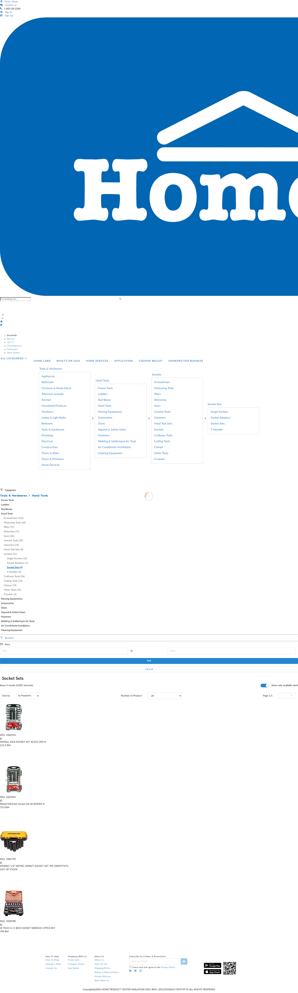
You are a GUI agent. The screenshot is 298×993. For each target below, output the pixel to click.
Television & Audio (53, 394)
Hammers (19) (11, 545)
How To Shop (52, 960)
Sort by (6, 696)
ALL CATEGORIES (12, 358)
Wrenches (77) (11, 531)
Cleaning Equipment (110, 453)
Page (267, 696)
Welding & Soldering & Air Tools (117, 441)
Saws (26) (9, 536)
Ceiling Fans (12, 349)
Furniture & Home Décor (56, 388)
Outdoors (47, 411)
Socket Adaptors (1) (17, 563)
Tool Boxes (104, 400)
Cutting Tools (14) (13, 581)
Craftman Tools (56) (14, 576)
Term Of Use (101, 964)
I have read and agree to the (153, 967)
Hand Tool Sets (163, 423)
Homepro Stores (76, 964)
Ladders (102, 394)
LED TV (10, 342)
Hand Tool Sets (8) (13, 549)
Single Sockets (219, 411)
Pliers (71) (9, 527)
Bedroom (47, 423)
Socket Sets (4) (14, 567)
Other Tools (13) (12, 590)
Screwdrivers (162, 382)
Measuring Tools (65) (15, 522)
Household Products (54, 405)
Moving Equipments (110, 411)
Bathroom (48, 382)
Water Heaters (13, 353)
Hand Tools (104, 405)
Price (7, 644)
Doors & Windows (53, 459)
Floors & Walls (50, 453)
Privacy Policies (102, 976)
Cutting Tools (162, 441)
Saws (157, 405)
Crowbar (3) (10, 594)
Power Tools (105, 388)
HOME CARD (42, 361)
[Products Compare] (1, 739)
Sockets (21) (10, 554)
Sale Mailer (73, 968)
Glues (101, 423)
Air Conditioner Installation (114, 447)
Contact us (9, 5)
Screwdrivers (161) (14, 518)
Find (149, 661)
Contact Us (51, 968)
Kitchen (46, 400)
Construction (50, 447)
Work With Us (102, 981)
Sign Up (8, 15)
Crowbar (159, 459)
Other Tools (161, 453)
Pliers (157, 394)
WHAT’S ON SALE (68, 361)
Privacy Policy (168, 967)
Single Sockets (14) (17, 558)
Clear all (149, 669)
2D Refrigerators (14, 346)
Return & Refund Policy (107, 972)
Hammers (160, 417)
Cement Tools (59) (13, 540)
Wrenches (160, 400)
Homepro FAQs (53, 964)
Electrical (47, 441)
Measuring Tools (164, 388)
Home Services (50, 465)
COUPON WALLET (151, 361)
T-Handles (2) (14, 572)
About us (99, 960)
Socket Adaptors (221, 417)
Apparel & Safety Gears (112, 429)
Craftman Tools (163, 435)
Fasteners (104, 435)
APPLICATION (123, 361)
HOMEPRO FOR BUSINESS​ (185, 361)
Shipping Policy (103, 968)
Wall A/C (11, 339)
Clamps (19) (10, 585)
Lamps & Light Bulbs (54, 417)
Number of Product (131, 696)
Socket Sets (215, 404)
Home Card (73, 960)
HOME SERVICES (97, 361)
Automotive (105, 417)
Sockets (159, 429)
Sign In (7, 12)
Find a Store (10, 2)
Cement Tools (162, 411)
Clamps (158, 447)
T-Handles (217, 429)
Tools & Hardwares (53, 429)
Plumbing (47, 435)
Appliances (48, 376)
